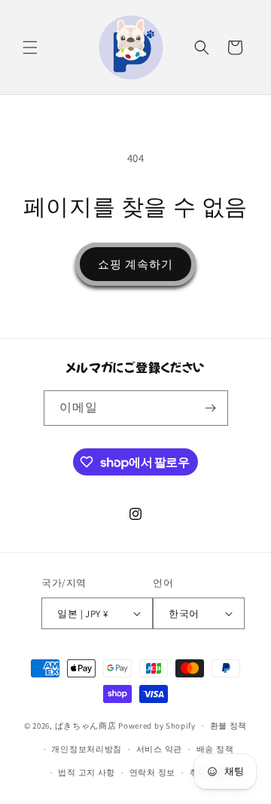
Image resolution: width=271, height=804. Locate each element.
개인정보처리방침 (86, 749)
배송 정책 (215, 749)
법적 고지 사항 (86, 772)
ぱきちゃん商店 (86, 725)
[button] (30, 47)
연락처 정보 (152, 772)
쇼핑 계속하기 (135, 264)
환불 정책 (229, 725)
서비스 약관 (159, 749)
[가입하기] (210, 408)
